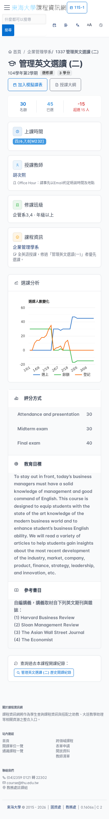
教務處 (71, 807)
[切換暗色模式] (101, 25)
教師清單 (63, 756)
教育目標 (33, 464)
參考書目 (33, 590)
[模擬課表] (54, 25)
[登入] (66, 25)
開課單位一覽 (12, 746)
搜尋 (8, 30)
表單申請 (63, 746)
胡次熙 (19, 175)
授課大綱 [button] (68, 84)
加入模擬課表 (30, 84)
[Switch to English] (77, 25)
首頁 (16, 51)
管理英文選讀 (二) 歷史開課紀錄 (46, 672)
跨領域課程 (64, 741)
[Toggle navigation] (7, 7)
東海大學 (14, 807)
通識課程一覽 (12, 751)
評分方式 (33, 398)
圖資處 (56, 807)
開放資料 (63, 751)
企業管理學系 (39, 51)
